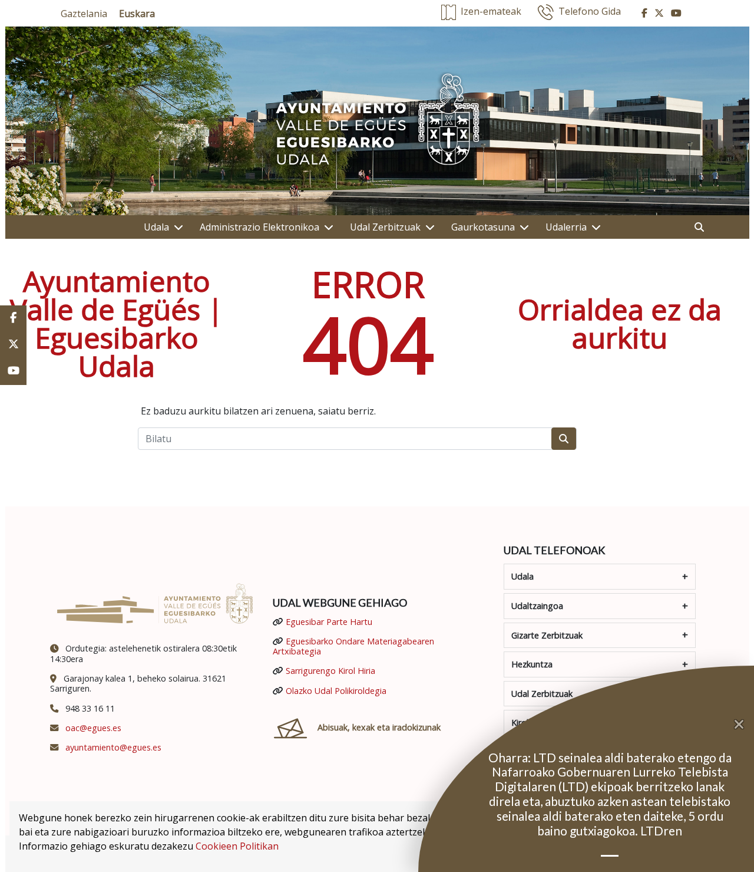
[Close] (744, 725)
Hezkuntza (532, 664)
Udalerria (566, 227)
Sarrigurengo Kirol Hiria (330, 670)
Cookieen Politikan (237, 846)
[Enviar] (563, 438)
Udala (156, 227)
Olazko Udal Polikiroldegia (336, 690)
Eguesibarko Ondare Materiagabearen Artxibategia (353, 646)
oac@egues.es (93, 727)
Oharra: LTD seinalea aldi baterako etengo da (610, 757)
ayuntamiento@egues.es (113, 747)
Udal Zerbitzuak (385, 227)
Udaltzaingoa (537, 605)
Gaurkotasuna (483, 227)
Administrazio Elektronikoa (259, 227)
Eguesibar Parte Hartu (329, 621)
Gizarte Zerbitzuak (547, 635)
